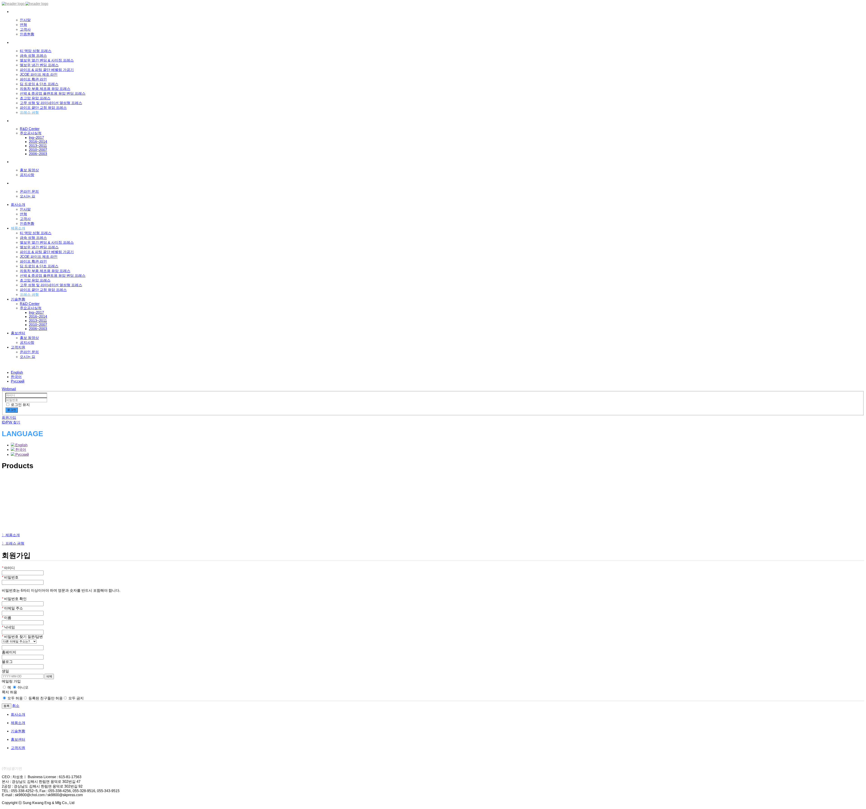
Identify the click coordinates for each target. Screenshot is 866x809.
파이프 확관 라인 (33, 79)
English (17, 372)
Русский (17, 381)
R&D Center (29, 129)
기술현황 (18, 299)
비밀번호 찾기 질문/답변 (22, 637)
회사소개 (18, 204)
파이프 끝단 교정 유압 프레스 (43, 108)
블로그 (7, 662)
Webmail (9, 389)
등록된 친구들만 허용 (45, 698)
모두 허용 (15, 698)
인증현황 (27, 34)
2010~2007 (38, 150)
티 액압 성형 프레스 (35, 51)
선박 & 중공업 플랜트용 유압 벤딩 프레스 (52, 93)
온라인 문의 (29, 191)
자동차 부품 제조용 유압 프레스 (45, 89)
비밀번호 (10, 577)
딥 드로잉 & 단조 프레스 (39, 84)
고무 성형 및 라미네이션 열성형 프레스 (51, 103)
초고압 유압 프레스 (35, 98)
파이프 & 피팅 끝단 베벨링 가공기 (47, 70)
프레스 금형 (29, 112)
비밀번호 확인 (14, 599)
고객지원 (18, 347)
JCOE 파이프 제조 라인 (39, 74)
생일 (5, 671)
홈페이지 (9, 652)
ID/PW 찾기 (11, 422)
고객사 (25, 29)
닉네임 (8, 627)
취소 (15, 706)
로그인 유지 (20, 405)
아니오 (22, 687)
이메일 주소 (12, 608)
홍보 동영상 (29, 170)
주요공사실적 (30, 133)
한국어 (16, 377)
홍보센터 (18, 333)
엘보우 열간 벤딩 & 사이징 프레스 (47, 60)
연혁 (23, 25)
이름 (6, 618)
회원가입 (9, 417)
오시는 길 (27, 196)
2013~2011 (38, 146)
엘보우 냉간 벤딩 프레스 (39, 65)
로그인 (11, 410)
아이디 (8, 568)
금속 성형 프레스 (33, 55)
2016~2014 (38, 142)
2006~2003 (38, 154)
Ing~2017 (36, 138)
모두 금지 (75, 698)
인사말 (25, 20)
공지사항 (27, 175)
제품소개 (18, 228)
